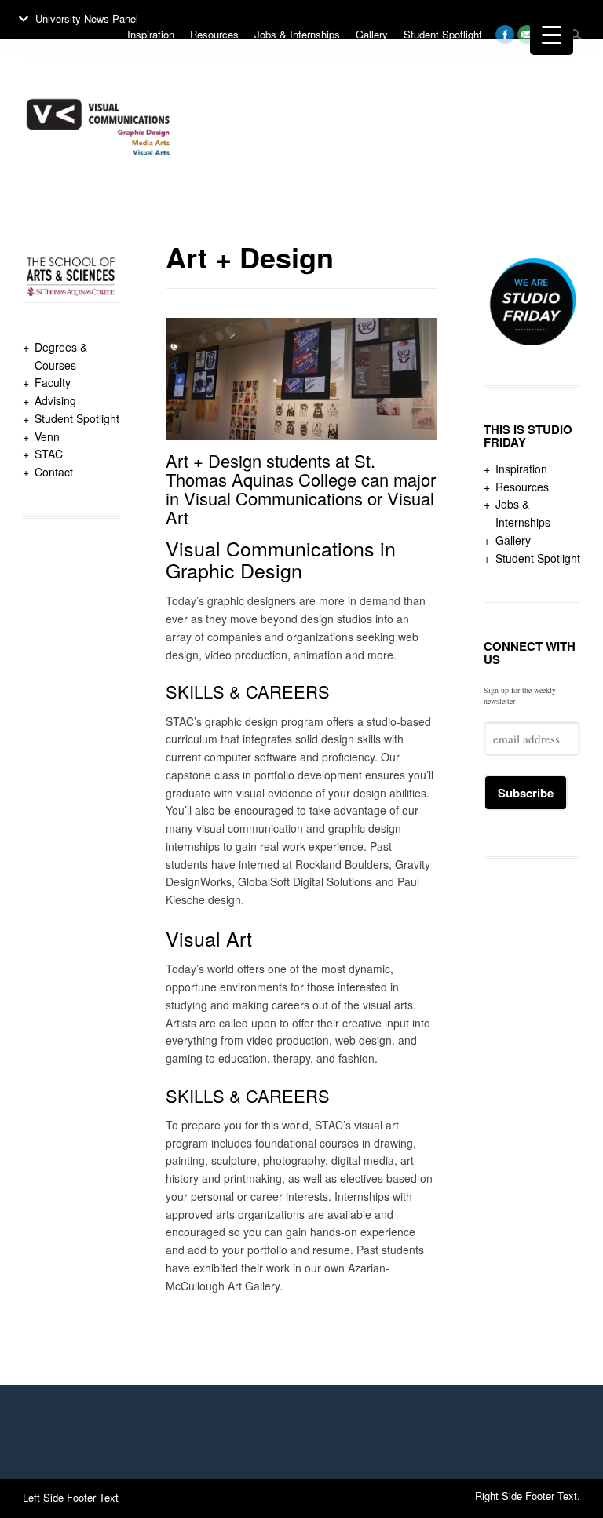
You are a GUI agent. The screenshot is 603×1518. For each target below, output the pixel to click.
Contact (54, 472)
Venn (47, 436)
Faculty (53, 382)
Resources (522, 486)
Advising (55, 400)
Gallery (513, 540)
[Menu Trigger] (551, 33)
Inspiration (521, 468)
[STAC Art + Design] (98, 193)
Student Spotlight (77, 418)
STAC (49, 454)
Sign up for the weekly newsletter (520, 695)
